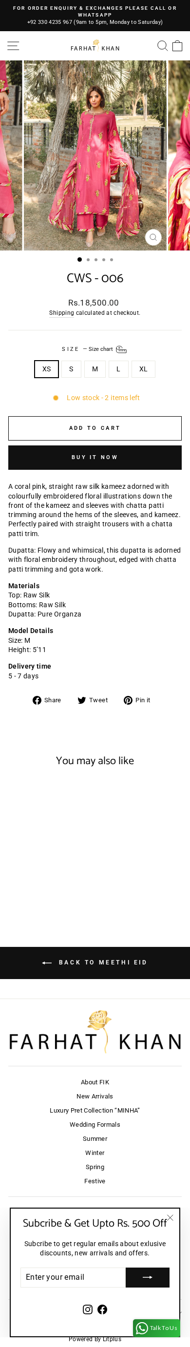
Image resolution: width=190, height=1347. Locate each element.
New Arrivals (94, 1096)
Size (88, 349)
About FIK (95, 1082)
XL (143, 369)
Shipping (61, 312)
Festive (94, 1181)
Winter (94, 1152)
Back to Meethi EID (102, 962)
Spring (95, 1167)
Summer (95, 1138)
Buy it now (95, 457)
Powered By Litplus (95, 1339)
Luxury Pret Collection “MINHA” (95, 1110)
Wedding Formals (95, 1124)
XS (46, 369)
